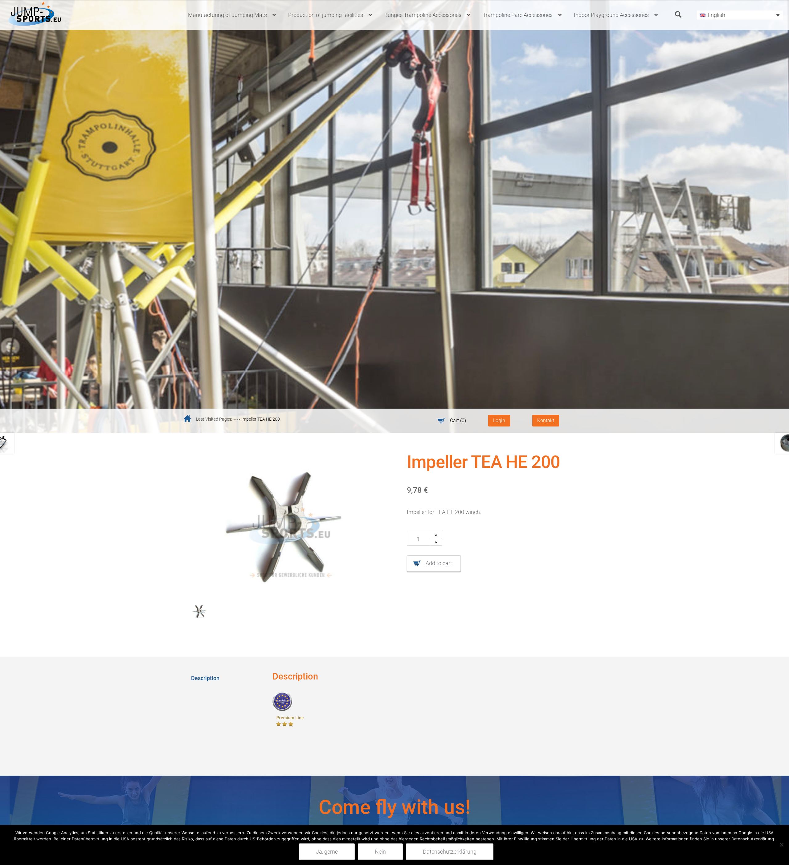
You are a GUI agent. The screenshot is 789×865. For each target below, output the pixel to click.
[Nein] (781, 845)
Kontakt (545, 420)
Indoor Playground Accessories (611, 15)
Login (499, 420)
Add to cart (439, 563)
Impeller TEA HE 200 (260, 419)
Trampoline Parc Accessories (518, 15)
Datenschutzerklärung (449, 851)
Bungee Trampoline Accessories (422, 15)
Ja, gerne (327, 851)
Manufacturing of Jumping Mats (227, 15)
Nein (380, 851)
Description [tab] (205, 678)
